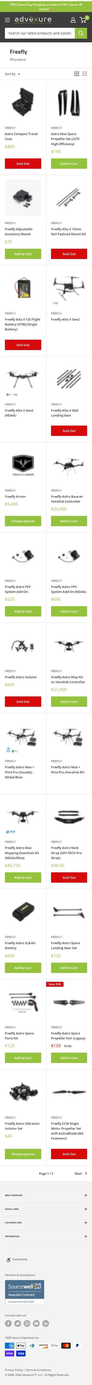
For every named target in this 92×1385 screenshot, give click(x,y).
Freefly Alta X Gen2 (65, 319)
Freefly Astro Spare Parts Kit (19, 1035)
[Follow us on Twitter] (17, 1323)
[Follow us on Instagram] (27, 1323)
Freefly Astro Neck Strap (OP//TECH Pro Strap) (66, 853)
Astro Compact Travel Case (21, 136)
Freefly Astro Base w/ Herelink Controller (67, 499)
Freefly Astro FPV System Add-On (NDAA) (68, 589)
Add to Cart (69, 163)
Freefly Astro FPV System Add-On (18, 589)
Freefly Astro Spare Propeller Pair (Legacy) (68, 1035)
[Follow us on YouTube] (36, 1323)
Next (78, 1173)
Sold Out (22, 163)
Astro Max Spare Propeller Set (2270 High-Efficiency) (65, 139)
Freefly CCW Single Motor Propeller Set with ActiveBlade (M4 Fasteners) (67, 1130)
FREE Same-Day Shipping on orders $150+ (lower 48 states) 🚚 (46, 6)
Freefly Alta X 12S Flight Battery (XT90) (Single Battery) (22, 324)
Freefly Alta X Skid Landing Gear (64, 412)
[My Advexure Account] (73, 20)
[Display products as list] (85, 74)
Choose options (23, 521)
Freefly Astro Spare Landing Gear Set (65, 945)
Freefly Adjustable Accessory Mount (18, 231)
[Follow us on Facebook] (8, 1323)
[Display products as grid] (77, 74)
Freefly (10, 128)
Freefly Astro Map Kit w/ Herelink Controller (68, 679)
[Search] (81, 33)
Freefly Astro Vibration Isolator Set (22, 1126)
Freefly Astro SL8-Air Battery (20, 945)
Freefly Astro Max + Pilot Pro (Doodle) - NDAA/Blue (19, 772)
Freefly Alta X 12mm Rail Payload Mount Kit (68, 231)
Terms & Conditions (38, 1370)
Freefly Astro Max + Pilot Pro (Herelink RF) (67, 769)
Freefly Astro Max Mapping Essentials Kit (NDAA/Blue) (22, 853)
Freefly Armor (15, 496)
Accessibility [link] (19, 1259)
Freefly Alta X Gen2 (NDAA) (19, 412)
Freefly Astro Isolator (21, 677)
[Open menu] (7, 20)
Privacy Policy (14, 1370)
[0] (83, 20)
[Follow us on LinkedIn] (45, 1323)
